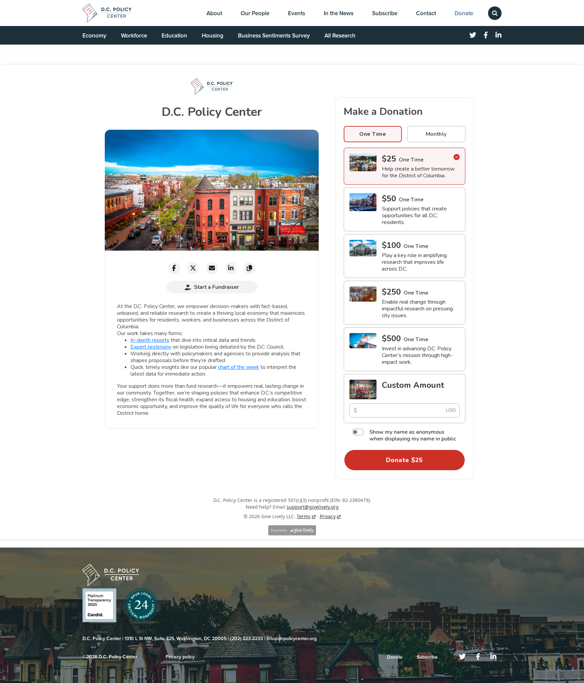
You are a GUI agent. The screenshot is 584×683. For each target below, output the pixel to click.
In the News (339, 13)
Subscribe (384, 13)
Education (174, 35)
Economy (94, 35)
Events (296, 13)
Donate (464, 13)
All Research (340, 35)
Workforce (134, 35)
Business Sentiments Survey (274, 35)
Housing (212, 35)
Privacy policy (180, 657)
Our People (255, 13)
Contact (426, 13)
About (214, 13)
